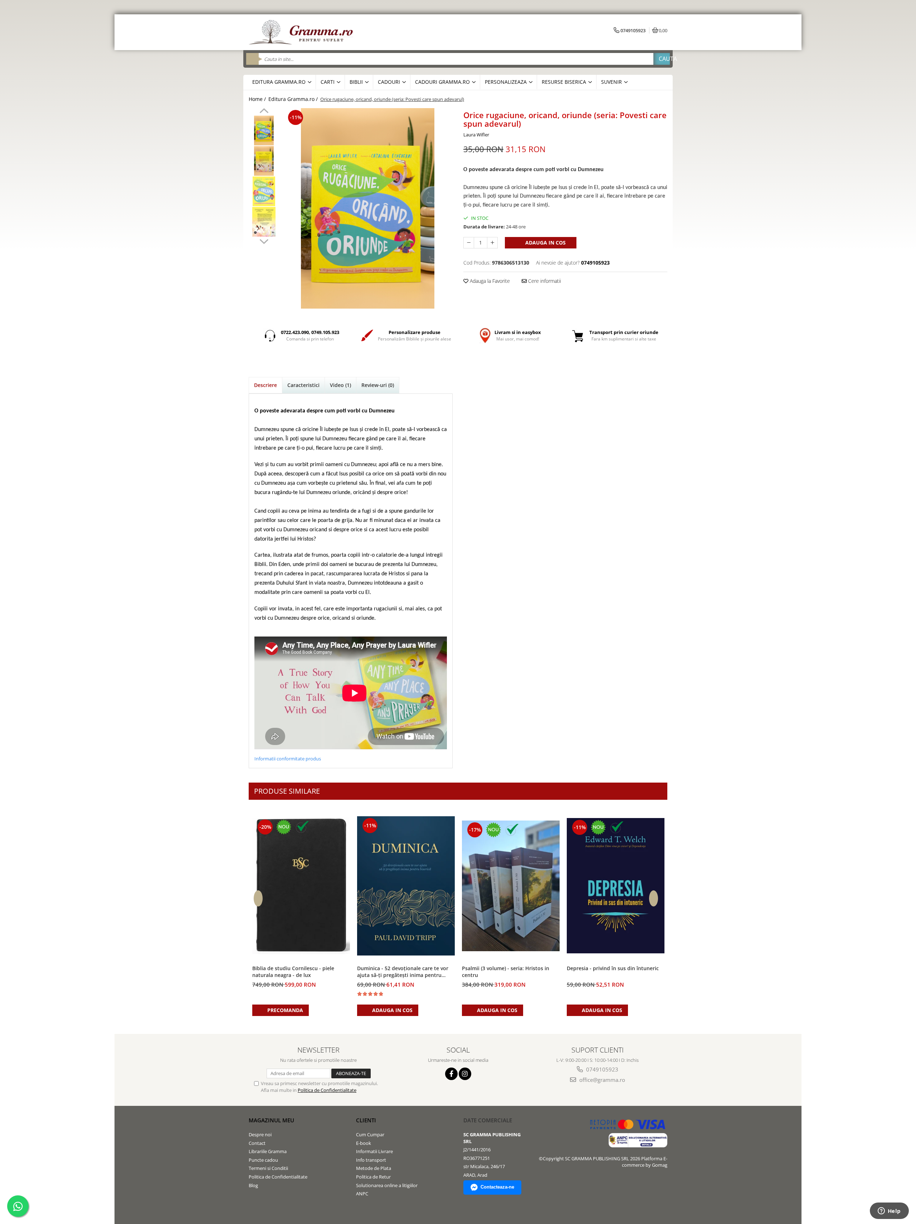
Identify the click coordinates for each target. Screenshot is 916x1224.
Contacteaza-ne (497, 1187)
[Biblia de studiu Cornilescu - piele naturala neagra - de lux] (301, 886)
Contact (257, 1143)
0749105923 (601, 1069)
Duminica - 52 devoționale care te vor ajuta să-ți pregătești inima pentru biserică (402, 972)
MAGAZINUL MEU (271, 1120)
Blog (253, 1185)
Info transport (371, 1160)
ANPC (362, 1193)
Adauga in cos (545, 242)
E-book (363, 1143)
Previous (264, 111)
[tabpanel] (368, 208)
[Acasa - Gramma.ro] (302, 32)
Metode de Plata (373, 1168)
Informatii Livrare (374, 1151)
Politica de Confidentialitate (327, 1090)
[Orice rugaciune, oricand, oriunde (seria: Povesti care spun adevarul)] (368, 208)
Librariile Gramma (268, 1151)
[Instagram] (465, 1074)
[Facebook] (451, 1074)
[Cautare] (661, 59)
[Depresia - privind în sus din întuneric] (615, 885)
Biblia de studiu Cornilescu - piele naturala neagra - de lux (293, 971)
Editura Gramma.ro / (293, 99)
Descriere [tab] (265, 385)
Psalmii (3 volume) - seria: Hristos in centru (505, 971)
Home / (258, 99)
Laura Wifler (476, 134)
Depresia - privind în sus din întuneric (613, 968)
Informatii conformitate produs (287, 758)
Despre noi (260, 1134)
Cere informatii (544, 280)
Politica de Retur (373, 1177)
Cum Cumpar (370, 1134)
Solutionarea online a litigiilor (387, 1185)
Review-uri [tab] (377, 385)
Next (264, 240)
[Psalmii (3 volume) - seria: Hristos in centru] (511, 886)
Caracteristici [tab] (303, 385)
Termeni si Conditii (268, 1168)
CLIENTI (366, 1120)
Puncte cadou (263, 1160)
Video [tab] (340, 385)
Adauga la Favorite (489, 280)
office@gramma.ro (601, 1079)
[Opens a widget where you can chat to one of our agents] (889, 1211)
